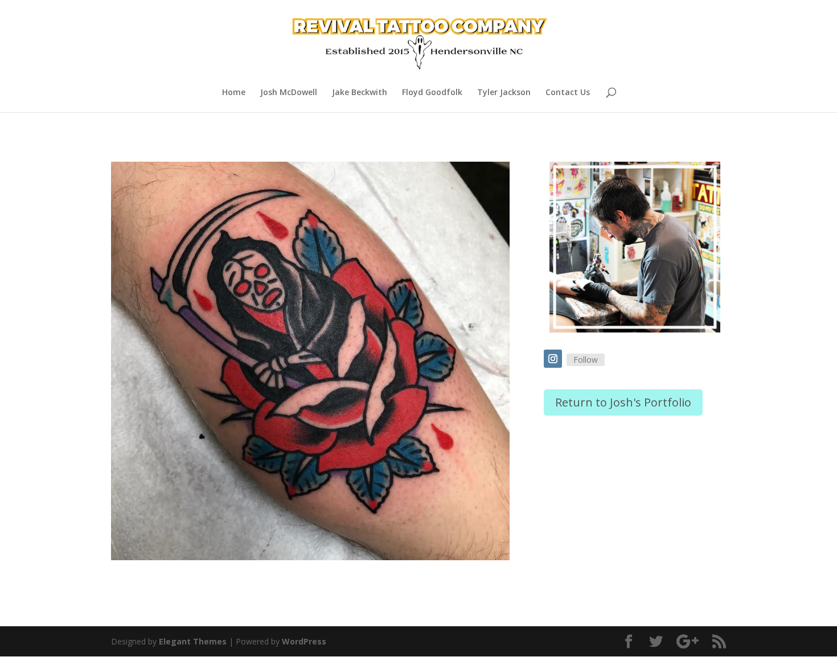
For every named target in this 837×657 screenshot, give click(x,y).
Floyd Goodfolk (432, 92)
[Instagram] (553, 359)
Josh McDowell (288, 92)
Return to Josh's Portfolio (623, 402)
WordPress (304, 641)
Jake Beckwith (359, 92)
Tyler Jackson (504, 92)
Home (233, 92)
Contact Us (567, 92)
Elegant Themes (193, 641)
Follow (585, 359)
